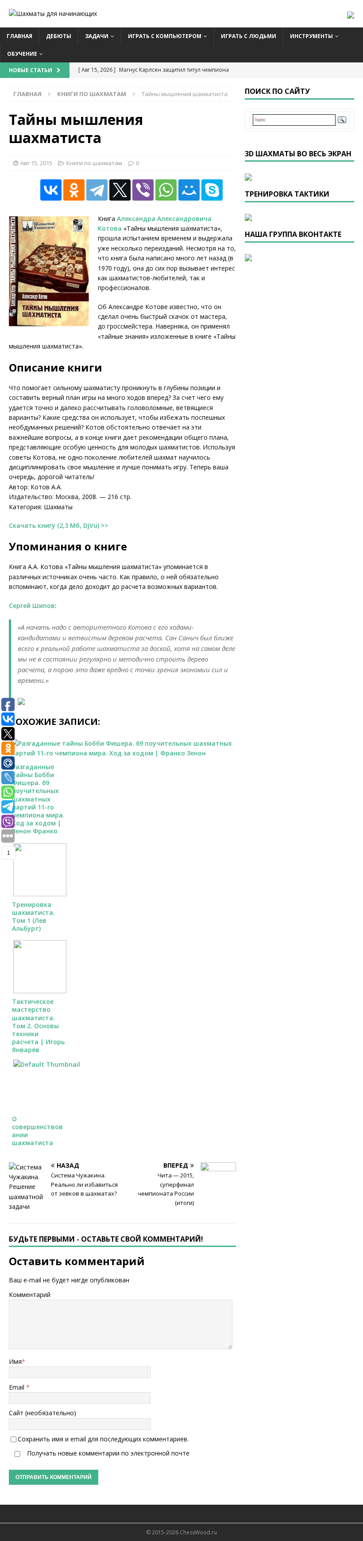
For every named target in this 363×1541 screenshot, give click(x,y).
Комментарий (29, 1294)
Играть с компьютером (164, 36)
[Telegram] (97, 190)
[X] (120, 190)
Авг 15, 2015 (36, 163)
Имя (15, 1361)
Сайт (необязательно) (42, 1413)
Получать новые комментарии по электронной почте (107, 1453)
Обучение (22, 54)
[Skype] (212, 190)
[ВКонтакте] (51, 190)
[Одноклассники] (74, 190)
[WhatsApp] (166, 190)
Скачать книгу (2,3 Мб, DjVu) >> (58, 525)
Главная (19, 36)
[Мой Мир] (189, 190)
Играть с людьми (248, 36)
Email (17, 1387)
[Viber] (143, 190)
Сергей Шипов (32, 605)
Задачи (96, 36)
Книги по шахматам (94, 163)
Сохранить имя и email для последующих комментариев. (103, 1439)
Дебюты (58, 36)
